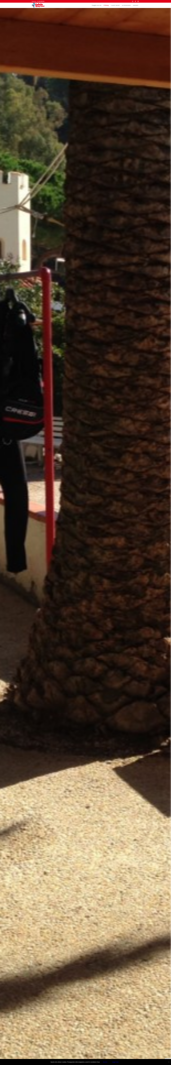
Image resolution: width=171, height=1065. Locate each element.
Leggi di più (115, 1062)
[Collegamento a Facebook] (135, 1)
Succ (167, 536)
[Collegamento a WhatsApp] (132, 1)
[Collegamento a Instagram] (138, 1)
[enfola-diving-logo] (38, 5)
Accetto (105, 1062)
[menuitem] (97, 5)
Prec (4, 536)
